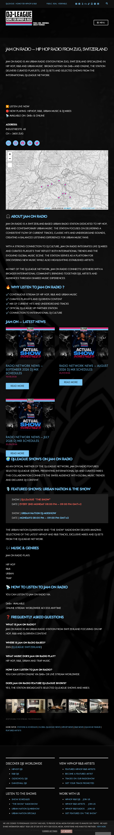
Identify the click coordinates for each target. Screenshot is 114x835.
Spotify (95, 4)
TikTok (89, 4)
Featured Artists (13, 730)
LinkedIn (98, 4)
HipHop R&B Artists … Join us (80, 804)
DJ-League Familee (92, 727)
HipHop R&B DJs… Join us (77, 799)
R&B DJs (15, 773)
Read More (17, 386)
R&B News (79, 727)
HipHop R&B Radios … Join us (80, 808)
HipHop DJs (17, 769)
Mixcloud (85, 4)
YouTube (92, 4)
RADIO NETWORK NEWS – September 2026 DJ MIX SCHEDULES (24, 369)
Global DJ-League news (49, 727)
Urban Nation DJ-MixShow (25, 808)
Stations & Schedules (27, 727)
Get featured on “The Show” (81, 813)
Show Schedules (21, 799)
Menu (102, 22)
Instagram (76, 4)
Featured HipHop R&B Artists (80, 769)
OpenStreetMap (88, 208)
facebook (79, 4)
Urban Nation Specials (24, 813)
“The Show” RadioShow (25, 804)
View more (101, 826)
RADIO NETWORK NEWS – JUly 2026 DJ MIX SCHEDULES (27, 439)
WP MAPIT (67, 208)
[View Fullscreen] (10, 165)
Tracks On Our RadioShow (80, 778)
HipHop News (67, 727)
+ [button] (10, 154)
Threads (82, 4)
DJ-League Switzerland (26, 647)
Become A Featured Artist (79, 773)
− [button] (10, 158)
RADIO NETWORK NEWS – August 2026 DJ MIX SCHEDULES (83, 368)
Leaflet (47, 208)
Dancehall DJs (19, 783)
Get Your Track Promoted (79, 783)
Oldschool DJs (19, 778)
